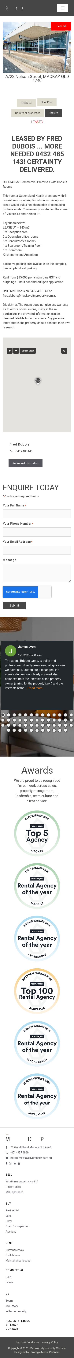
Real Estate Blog (18, 1320)
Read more (35, 688)
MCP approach (14, 1192)
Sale (8, 1277)
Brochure (26, 103)
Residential (12, 1210)
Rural (9, 1221)
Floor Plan (47, 102)
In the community (16, 1311)
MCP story (12, 1305)
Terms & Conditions (27, 1342)
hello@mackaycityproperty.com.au (31, 1157)
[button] (37, 380)
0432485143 (24, 451)
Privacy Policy (50, 1342)
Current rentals (15, 1249)
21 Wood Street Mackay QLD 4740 (30, 1147)
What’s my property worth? (22, 1181)
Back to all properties (27, 112)
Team (9, 1300)
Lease (9, 1282)
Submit (14, 605)
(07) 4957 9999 (19, 1152)
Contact (12, 1328)
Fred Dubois (19, 444)
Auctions (11, 1231)
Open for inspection (17, 1226)
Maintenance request (18, 1260)
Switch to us (13, 1255)
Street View (28, 350)
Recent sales (13, 1186)
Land (9, 1215)
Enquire (53, 112)
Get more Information (26, 463)
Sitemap (12, 1324)
